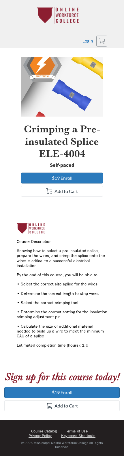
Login (87, 40)
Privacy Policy (40, 435)
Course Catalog (44, 431)
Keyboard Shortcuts (78, 435)
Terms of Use (76, 431)
